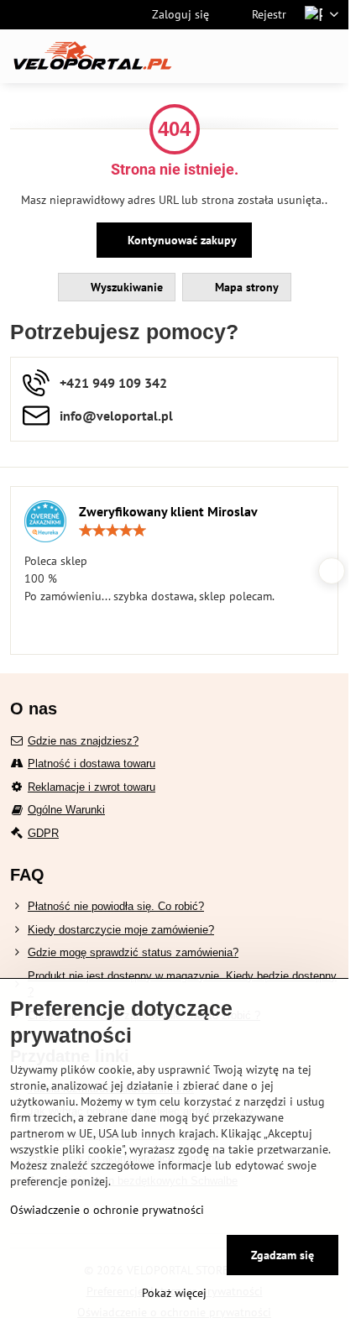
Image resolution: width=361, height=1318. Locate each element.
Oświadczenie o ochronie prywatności (107, 1209)
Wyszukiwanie (125, 287)
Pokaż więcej (174, 1292)
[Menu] (328, 56)
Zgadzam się (282, 1255)
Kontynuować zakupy (180, 240)
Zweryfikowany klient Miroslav (168, 511)
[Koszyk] (288, 56)
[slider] (112, 530)
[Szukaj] (248, 56)
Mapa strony (245, 287)
